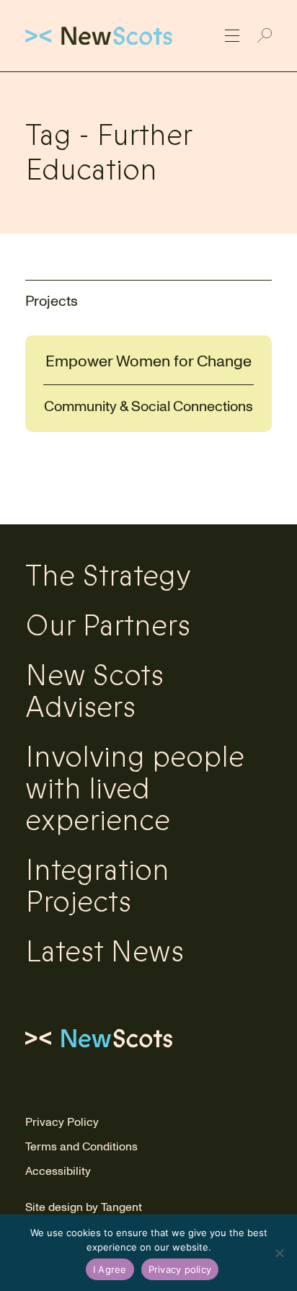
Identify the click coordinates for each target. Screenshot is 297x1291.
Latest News (104, 952)
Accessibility (58, 1171)
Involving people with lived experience (134, 789)
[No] (279, 1253)
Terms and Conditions (81, 1147)
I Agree (110, 1269)
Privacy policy (180, 1269)
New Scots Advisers (94, 691)
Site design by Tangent (83, 1207)
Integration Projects (97, 886)
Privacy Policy (62, 1122)
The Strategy (108, 576)
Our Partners (107, 626)
